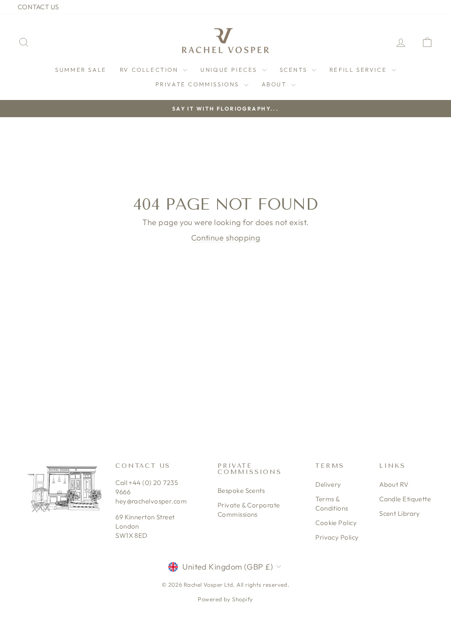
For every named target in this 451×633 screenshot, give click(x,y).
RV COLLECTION (150, 69)
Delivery (328, 484)
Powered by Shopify (225, 599)
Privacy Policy (337, 537)
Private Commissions (198, 84)
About (275, 84)
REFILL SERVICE (359, 69)
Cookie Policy (336, 522)
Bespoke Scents (241, 490)
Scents (295, 69)
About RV (394, 484)
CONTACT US (38, 7)
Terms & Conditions (331, 503)
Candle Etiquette (405, 499)
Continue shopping (225, 238)
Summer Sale (81, 69)
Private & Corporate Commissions (249, 509)
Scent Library (399, 513)
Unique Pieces (229, 69)
